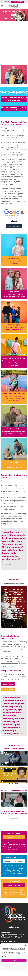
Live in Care (14, 462)
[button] (26, 945)
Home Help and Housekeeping (14, 358)
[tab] (6, 583)
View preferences (14, 969)
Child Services (14, 258)
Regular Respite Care (14, 429)
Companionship (14, 291)
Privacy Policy (14, 973)
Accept (14, 960)
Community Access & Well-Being (14, 393)
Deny (14, 965)
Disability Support (14, 325)
